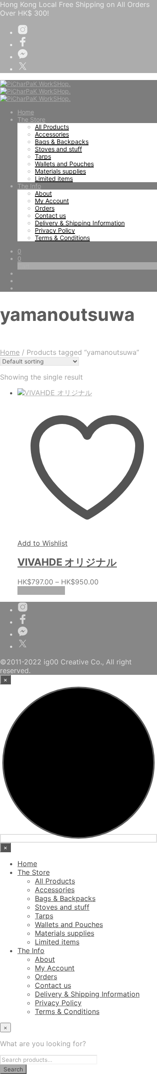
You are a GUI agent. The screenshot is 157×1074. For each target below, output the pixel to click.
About (43, 193)
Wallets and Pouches (64, 163)
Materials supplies (60, 171)
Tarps (43, 156)
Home (25, 112)
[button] (19, 251)
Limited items (54, 178)
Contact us (50, 215)
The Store (31, 119)
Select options (41, 590)
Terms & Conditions (62, 237)
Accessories (52, 134)
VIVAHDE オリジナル (67, 562)
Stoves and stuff (58, 149)
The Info (29, 186)
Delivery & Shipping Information (80, 223)
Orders (45, 208)
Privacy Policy (55, 230)
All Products (52, 126)
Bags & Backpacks (62, 141)
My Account (52, 200)
